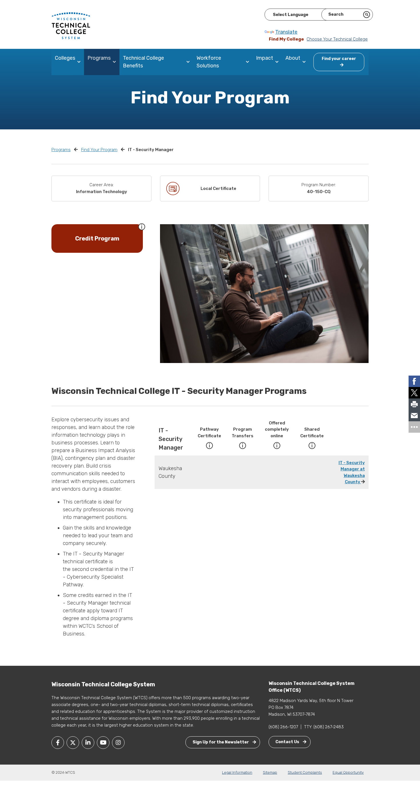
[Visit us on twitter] (73, 742)
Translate (286, 32)
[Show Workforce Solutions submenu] (249, 62)
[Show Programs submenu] (115, 62)
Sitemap (270, 772)
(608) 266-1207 (283, 726)
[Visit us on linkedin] (88, 742)
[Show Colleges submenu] (80, 62)
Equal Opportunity (348, 772)
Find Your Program (99, 149)
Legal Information (237, 772)
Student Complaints (305, 772)
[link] (414, 381)
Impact (264, 58)
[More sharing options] (414, 427)
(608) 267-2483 (328, 726)
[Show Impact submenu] (278, 62)
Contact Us (287, 741)
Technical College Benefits (143, 62)
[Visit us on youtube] (103, 742)
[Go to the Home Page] (70, 25)
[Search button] (366, 14)
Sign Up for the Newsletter (221, 742)
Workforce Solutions (209, 62)
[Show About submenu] (305, 62)
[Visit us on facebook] (57, 742)
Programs (99, 58)
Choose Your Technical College (337, 39)
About (292, 58)
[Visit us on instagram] (118, 742)
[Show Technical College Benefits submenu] (189, 62)
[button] (141, 226)
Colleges (65, 58)
